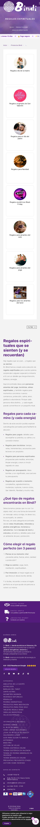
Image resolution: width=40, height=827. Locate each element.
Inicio (12, 27)
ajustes (28, 819)
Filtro (30, 327)
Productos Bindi (22, 27)
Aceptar (6, 823)
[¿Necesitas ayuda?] (7, 619)
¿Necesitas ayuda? (19, 618)
